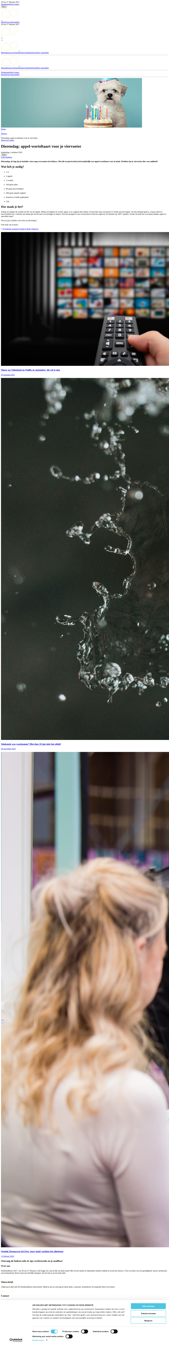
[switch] (84, 1331)
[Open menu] (2, 40)
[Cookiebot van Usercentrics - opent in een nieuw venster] (16, 1340)
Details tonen (38, 1340)
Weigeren (148, 1321)
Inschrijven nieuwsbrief (10, 22)
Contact (16, 4)
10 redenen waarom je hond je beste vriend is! (20, 229)
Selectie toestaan (148, 1313)
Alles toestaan (148, 1306)
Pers (11, 4)
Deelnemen (5, 4)
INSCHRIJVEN (7, 1291)
